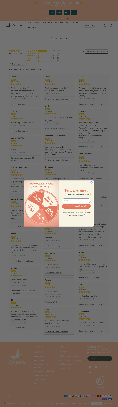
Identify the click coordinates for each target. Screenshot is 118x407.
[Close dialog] (91, 182)
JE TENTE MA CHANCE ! (76, 206)
